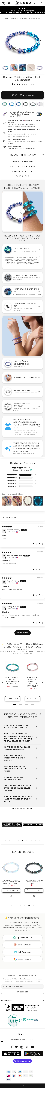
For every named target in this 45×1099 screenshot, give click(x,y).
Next (41, 104)
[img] (7, 527)
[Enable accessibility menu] (9, 3)
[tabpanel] (11, 104)
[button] (12, 475)
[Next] (40, 41)
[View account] (35, 3)
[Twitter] (16, 1047)
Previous (4, 104)
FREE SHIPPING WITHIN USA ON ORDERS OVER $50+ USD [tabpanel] (23, 10)
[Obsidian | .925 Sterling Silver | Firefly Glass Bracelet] (25, 104)
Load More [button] (22, 633)
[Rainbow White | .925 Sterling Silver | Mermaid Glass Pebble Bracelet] (11, 868)
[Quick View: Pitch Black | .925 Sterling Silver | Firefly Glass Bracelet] (33, 896)
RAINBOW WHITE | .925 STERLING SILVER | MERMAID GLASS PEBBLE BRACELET (11, 881)
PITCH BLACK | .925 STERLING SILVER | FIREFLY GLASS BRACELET (34, 881)
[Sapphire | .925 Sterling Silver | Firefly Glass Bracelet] (18, 104)
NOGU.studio (23, 3)
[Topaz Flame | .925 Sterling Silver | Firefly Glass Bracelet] (11, 104)
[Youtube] (32, 1047)
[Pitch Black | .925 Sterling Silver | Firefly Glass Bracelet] (33, 104)
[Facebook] (12, 1047)
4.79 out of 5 (28, 468)
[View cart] (41, 3)
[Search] (3, 3)
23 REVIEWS (29, 84)
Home (6, 18)
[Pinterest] (27, 1047)
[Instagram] (21, 1047)
